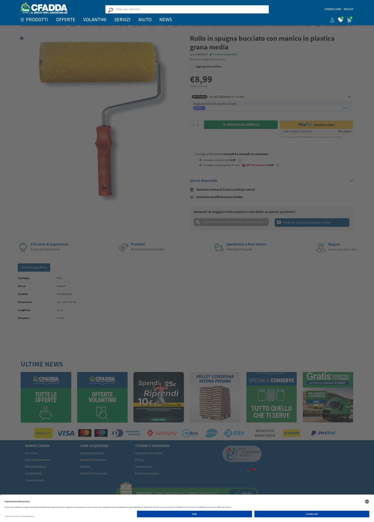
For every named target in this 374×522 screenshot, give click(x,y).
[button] (331, 19)
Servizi (122, 19)
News (165, 19)
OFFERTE (65, 19)
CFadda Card (332, 9)
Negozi (348, 9)
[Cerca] (110, 10)
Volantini (94, 19)
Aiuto (145, 19)
